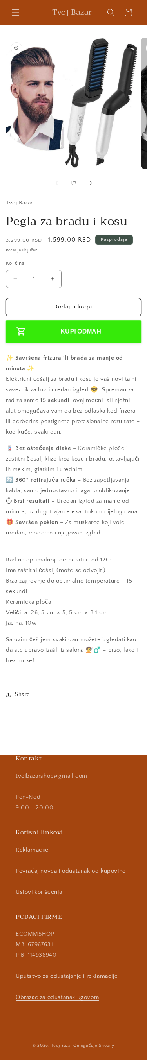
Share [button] (22, 694)
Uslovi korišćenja (39, 892)
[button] (15, 12)
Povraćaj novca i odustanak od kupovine (71, 871)
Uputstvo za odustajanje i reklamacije (67, 976)
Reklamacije (32, 850)
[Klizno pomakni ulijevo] (56, 183)
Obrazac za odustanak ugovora (57, 997)
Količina (15, 263)
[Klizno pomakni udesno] (91, 183)
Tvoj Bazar (62, 1045)
